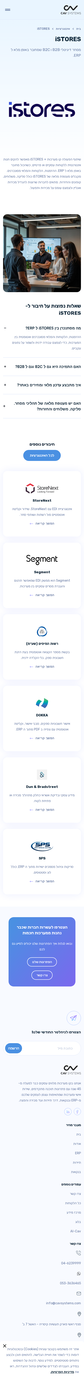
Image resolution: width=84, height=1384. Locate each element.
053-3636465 (70, 1283)
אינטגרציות (63, 29)
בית (78, 29)
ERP (78, 1153)
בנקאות (76, 1172)
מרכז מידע (74, 1212)
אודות (77, 1144)
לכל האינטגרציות (42, 455)
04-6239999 (71, 1263)
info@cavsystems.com (63, 1303)
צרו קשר (42, 975)
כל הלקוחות (73, 1203)
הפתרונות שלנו (42, 962)
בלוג (78, 1222)
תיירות (77, 1162)
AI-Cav (75, 1231)
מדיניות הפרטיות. (62, 1372)
